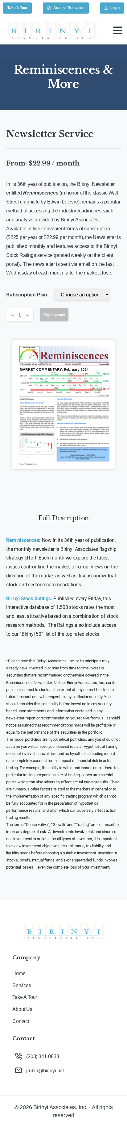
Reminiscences (22, 540)
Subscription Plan (26, 294)
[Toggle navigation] (118, 30)
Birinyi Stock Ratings (28, 598)
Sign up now (54, 315)
